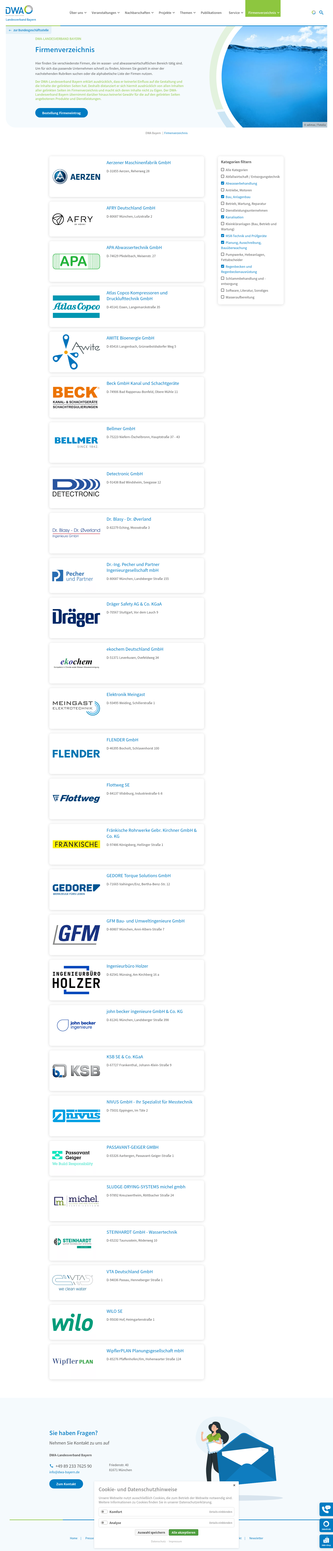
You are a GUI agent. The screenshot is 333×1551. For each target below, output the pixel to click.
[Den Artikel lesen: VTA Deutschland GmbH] (72, 1282)
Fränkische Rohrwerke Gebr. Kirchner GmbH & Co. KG (152, 833)
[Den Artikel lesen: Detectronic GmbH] (76, 506)
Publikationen (211, 12)
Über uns (76, 12)
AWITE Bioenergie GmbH (130, 338)
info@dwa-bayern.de (64, 1472)
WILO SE (115, 1311)
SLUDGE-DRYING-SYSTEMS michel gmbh (146, 1186)
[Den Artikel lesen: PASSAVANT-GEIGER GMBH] (72, 1158)
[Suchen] (321, 13)
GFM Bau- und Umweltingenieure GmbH (146, 920)
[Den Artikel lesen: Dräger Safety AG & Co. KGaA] (76, 636)
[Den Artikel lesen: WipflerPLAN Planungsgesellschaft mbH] (72, 1361)
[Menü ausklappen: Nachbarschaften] (152, 12)
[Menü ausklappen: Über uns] (85, 12)
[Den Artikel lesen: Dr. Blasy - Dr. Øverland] (76, 552)
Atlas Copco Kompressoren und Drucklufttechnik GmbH (137, 295)
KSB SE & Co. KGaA (125, 1056)
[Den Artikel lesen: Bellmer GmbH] (76, 461)
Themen (186, 12)
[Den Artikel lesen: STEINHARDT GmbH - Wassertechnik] (72, 1243)
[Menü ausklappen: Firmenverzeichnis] (278, 12)
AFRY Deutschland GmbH (131, 207)
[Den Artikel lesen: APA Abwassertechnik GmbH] (76, 280)
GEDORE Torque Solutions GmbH (139, 875)
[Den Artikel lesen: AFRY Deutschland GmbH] (72, 219)
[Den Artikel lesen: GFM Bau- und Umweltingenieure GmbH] (76, 953)
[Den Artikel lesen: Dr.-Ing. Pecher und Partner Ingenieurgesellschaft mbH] (72, 575)
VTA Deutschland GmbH (130, 1271)
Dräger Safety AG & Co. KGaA (134, 604)
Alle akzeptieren (183, 1532)
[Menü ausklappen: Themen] (194, 12)
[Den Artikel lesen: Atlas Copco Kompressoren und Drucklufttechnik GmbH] (76, 325)
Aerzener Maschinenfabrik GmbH (139, 162)
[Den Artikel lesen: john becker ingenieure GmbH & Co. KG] (76, 1044)
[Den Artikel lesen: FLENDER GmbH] (76, 772)
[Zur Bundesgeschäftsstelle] (314, 13)
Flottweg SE (118, 784)
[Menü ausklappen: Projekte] (174, 12)
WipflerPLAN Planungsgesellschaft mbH (145, 1350)
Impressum (175, 1541)
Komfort (115, 1511)
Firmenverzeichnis (262, 12)
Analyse (115, 1522)
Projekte (165, 12)
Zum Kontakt (66, 1484)
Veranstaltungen (104, 12)
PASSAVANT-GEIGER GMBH (133, 1147)
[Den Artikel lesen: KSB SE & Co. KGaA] (76, 1089)
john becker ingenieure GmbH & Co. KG (145, 1011)
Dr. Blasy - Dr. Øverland (129, 519)
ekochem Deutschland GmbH (135, 649)
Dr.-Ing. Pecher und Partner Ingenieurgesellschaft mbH (133, 567)
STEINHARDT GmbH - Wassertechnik (142, 1232)
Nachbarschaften (137, 12)
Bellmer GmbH (121, 428)
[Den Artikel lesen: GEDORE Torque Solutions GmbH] (76, 908)
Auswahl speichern (151, 1532)
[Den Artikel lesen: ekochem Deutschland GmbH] (76, 682)
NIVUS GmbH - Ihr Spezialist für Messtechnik (150, 1101)
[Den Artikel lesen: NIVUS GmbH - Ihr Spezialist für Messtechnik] (76, 1135)
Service (234, 12)
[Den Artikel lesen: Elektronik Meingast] (76, 727)
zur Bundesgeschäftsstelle (31, 30)
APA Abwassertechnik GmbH (134, 247)
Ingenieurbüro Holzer (127, 966)
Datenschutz (158, 1541)
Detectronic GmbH (125, 473)
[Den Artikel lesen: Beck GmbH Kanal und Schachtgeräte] (76, 416)
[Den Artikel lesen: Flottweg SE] (76, 818)
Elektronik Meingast (126, 694)
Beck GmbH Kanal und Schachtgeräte (143, 383)
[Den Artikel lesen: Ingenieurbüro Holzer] (76, 999)
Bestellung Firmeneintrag (61, 113)
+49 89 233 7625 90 (74, 1466)
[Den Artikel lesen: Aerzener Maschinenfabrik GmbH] (76, 195)
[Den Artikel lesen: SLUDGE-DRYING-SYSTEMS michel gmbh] (76, 1219)
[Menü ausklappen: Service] (242, 12)
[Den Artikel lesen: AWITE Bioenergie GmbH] (76, 371)
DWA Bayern (153, 133)
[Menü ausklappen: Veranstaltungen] (118, 12)
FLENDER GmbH (122, 739)
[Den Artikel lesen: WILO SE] (72, 1322)
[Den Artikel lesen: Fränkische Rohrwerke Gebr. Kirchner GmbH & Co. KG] (76, 863)
